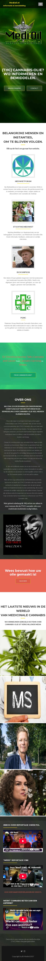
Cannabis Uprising (30, 360)
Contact (34, 88)
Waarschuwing (14, 88)
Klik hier (23, 581)
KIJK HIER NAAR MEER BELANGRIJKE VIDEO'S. (23, 892)
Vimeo (23, 364)
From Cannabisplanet (23, 375)
